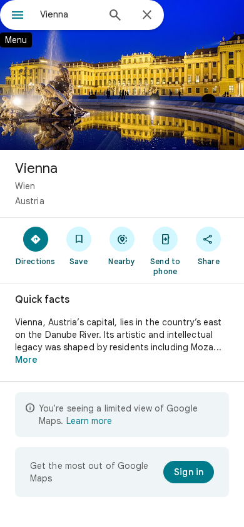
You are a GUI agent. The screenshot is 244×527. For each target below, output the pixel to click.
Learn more (89, 420)
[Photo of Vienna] (122, 75)
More (26, 359)
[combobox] (69, 14)
